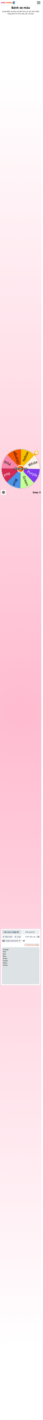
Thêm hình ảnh (12, 941)
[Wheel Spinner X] (8, 2)
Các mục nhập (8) (11, 932)
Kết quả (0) (30, 932)
